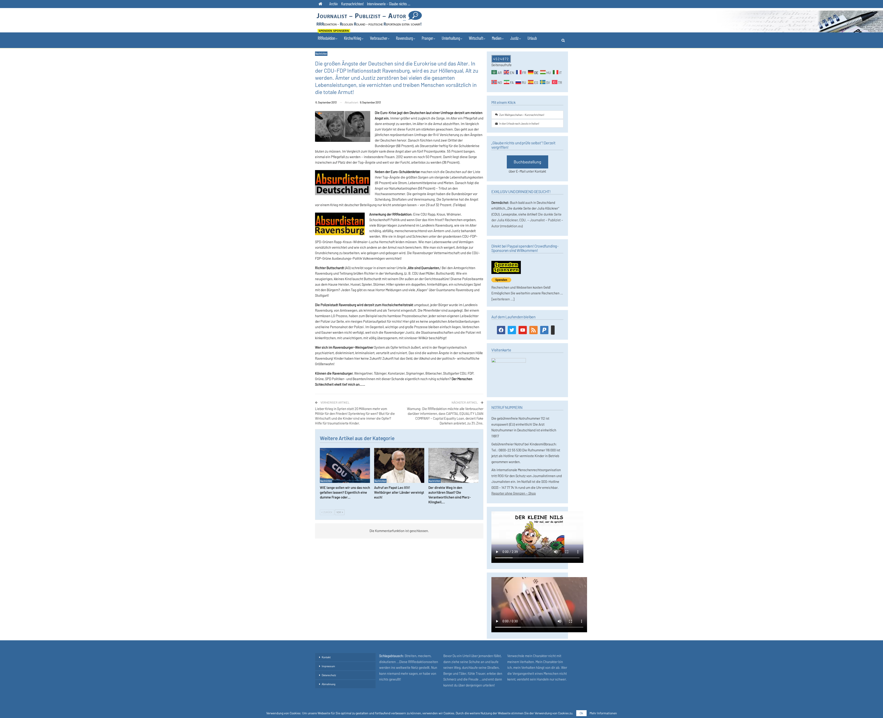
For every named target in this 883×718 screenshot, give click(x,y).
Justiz (514, 38)
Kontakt (326, 657)
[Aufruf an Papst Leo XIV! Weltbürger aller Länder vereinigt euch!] (399, 465)
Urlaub (532, 38)
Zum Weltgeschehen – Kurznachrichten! (521, 114)
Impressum (328, 666)
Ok (581, 713)
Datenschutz (329, 675)
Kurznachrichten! (352, 3)
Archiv (333, 3)
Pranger (427, 38)
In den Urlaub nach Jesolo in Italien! (519, 123)
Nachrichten (321, 53)
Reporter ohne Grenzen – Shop (513, 493)
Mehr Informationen (603, 713)
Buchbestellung (527, 161)
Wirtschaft (476, 38)
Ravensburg (404, 38)
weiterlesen (501, 299)
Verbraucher (378, 38)
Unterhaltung (451, 38)
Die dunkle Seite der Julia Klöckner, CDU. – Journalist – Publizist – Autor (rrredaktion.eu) (527, 220)
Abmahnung (328, 684)
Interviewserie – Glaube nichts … (388, 3)
